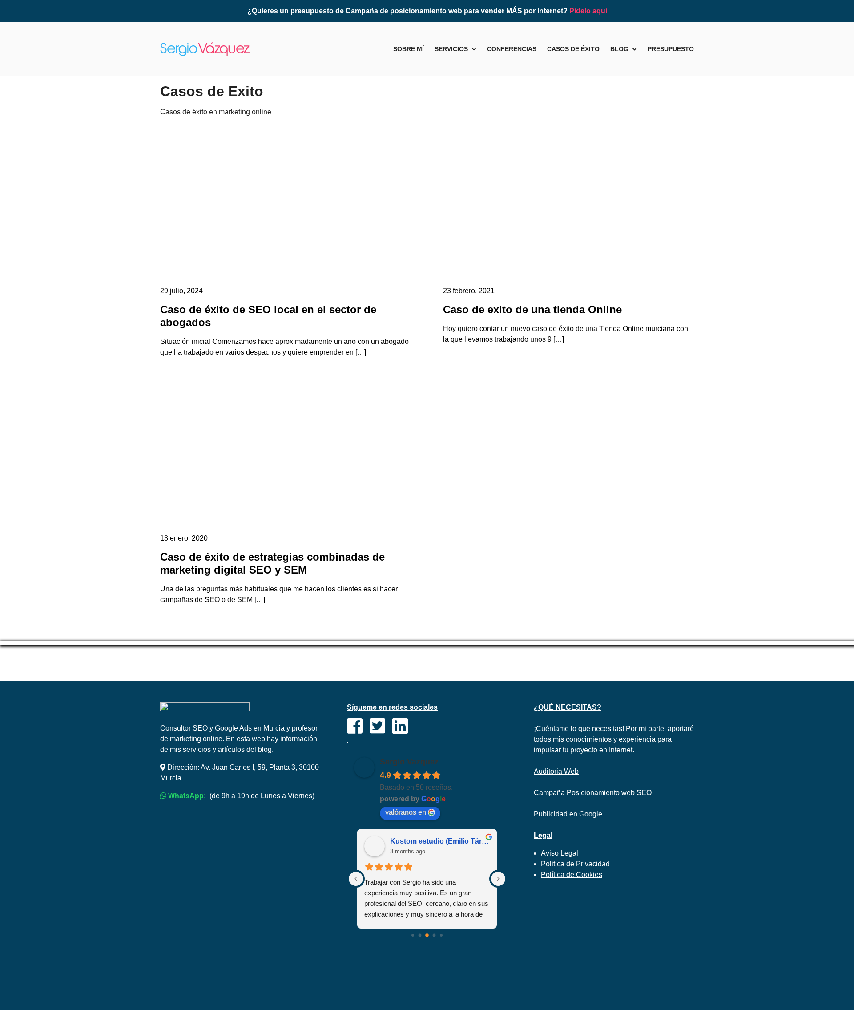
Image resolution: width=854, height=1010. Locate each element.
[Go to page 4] (441, 935)
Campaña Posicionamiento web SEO (593, 792)
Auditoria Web (556, 771)
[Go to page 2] (427, 935)
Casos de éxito (573, 49)
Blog (619, 49)
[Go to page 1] (420, 935)
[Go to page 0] (412, 935)
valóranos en (405, 812)
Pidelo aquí (588, 11)
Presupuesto (671, 49)
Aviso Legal (559, 853)
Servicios (451, 49)
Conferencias (511, 49)
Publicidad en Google (568, 814)
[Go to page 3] (434, 935)
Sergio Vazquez (409, 761)
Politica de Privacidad (575, 864)
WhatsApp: (188, 796)
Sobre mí (408, 49)
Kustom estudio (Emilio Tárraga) (440, 841)
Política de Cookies (571, 874)
